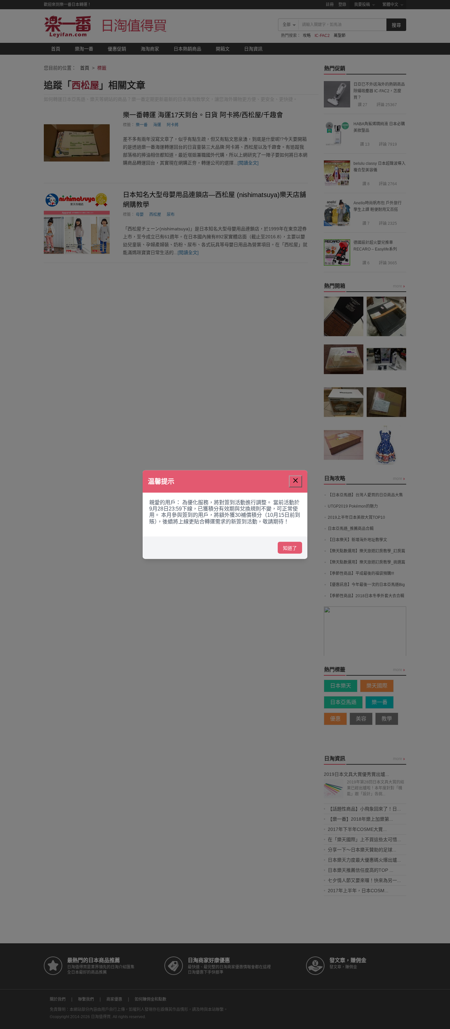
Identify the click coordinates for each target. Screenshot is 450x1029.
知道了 (290, 547)
